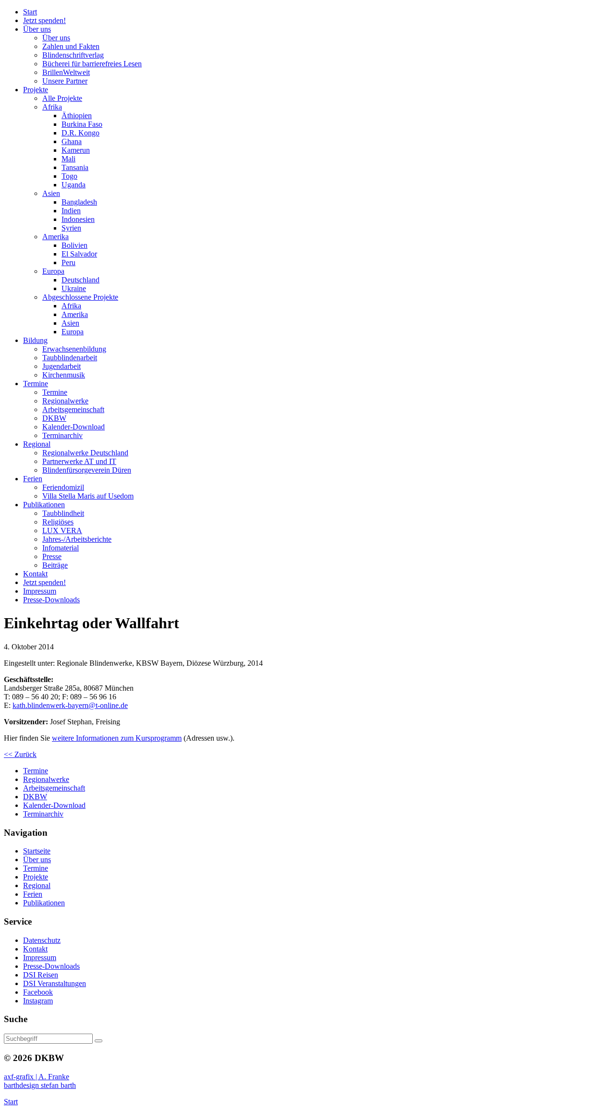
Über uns (37, 859)
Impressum (39, 957)
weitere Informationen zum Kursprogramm (117, 738)
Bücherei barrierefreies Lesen (92, 64)
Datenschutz (42, 940)
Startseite (36, 851)
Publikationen (44, 903)
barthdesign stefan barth (40, 1085)
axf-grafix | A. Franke (36, 1077)
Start (11, 1102)
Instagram (38, 1001)
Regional (36, 885)
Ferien (32, 894)
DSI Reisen (40, 975)
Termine (35, 868)
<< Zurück (20, 754)
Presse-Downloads (51, 966)
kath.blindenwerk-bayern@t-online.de (70, 705)
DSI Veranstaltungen (54, 983)
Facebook (38, 992)
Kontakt (35, 949)
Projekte (35, 877)
